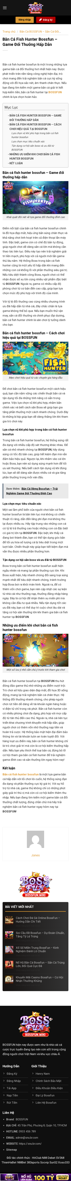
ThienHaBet (9, 1162)
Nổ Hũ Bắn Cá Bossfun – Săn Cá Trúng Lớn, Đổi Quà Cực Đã (40, 964)
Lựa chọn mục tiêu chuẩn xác (28, 141)
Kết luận (16, 163)
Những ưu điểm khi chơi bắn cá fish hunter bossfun (34, 156)
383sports (33, 1162)
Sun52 (53, 1162)
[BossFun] (35, 8)
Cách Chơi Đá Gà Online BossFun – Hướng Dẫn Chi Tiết (38, 919)
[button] (5, 7)
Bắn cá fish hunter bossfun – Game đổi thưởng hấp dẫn (35, 118)
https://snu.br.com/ (30, 1143)
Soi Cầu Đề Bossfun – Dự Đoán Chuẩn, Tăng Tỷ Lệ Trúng (40, 934)
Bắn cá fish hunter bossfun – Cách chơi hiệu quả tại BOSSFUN (35, 127)
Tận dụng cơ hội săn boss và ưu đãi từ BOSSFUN (32, 147)
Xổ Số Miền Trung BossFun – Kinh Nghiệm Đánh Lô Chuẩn (37, 949)
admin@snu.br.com (27, 1137)
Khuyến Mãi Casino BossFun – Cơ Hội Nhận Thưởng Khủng (39, 979)
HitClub (36, 1157)
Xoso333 (63, 1162)
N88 (44, 1157)
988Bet (21, 1162)
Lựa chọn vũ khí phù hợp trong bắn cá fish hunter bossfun (34, 135)
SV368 (60, 1157)
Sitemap (11, 1149)
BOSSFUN (9, 1044)
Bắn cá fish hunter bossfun (21, 774)
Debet (51, 1157)
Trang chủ (9, 31)
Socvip (44, 1162)
